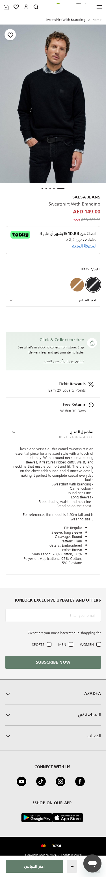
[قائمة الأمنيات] (16, 7)
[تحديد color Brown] (77, 285)
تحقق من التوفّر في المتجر (64, 361)
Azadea (92, 694)
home (96, 19)
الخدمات (94, 736)
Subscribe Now (53, 662)
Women (87, 645)
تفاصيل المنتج (81, 432)
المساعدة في (89, 715)
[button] (6, 7)
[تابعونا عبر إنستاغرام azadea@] (62, 781)
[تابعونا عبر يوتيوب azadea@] (23, 781)
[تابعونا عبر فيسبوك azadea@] (81, 781)
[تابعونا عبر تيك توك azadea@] (42, 781)
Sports (38, 645)
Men (62, 645)
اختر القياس (87, 300)
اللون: (95, 269)
